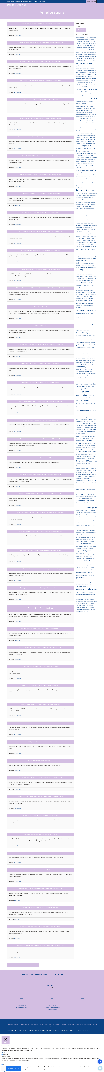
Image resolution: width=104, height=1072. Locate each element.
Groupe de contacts (91, 489)
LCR (88, 135)
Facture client (83, 190)
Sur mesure (63, 1024)
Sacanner (90, 167)
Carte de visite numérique (89, 159)
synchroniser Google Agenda (90, 56)
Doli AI (90, 212)
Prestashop (88, 525)
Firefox (77, 298)
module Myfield (83, 330)
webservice (84, 535)
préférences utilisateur (87, 474)
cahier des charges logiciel (91, 60)
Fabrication (92, 360)
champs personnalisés (81, 362)
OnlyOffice (85, 421)
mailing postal (83, 512)
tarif (83, 298)
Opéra (82, 607)
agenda (87, 89)
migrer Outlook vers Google (86, 52)
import (77, 330)
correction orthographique (86, 305)
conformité (84, 197)
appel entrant (85, 258)
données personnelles (91, 419)
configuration (79, 317)
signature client (83, 127)
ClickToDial (91, 601)
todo (83, 294)
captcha (92, 599)
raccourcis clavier (89, 280)
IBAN (81, 210)
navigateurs (78, 607)
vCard (82, 440)
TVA (82, 438)
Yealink (93, 358)
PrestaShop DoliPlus (85, 43)
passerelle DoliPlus (91, 537)
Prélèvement (86, 548)
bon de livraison (85, 167)
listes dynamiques (79, 510)
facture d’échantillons (89, 605)
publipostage (82, 206)
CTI (91, 89)
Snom (91, 373)
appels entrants (81, 104)
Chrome (84, 431)
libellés (83, 586)
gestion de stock (79, 405)
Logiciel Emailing (80, 445)
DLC (81, 143)
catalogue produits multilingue (82, 37)
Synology (83, 60)
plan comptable (88, 445)
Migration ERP (56, 1024)
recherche (78, 364)
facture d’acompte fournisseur (85, 337)
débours (92, 101)
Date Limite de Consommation (82, 484)
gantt (86, 135)
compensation (79, 352)
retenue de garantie (85, 491)
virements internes (80, 265)
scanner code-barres (87, 114)
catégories (85, 106)
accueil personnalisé (80, 56)
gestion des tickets (79, 174)
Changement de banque (81, 463)
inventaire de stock (80, 163)
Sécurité (41, 1024)
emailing (78, 326)
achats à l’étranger (82, 508)
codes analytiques (86, 70)
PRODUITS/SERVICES (87, 283)
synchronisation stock (91, 431)
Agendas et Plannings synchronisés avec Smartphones (86, 148)
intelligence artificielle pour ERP (88, 580)
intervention (80, 434)
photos (88, 463)
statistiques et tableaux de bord (82, 170)
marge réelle (78, 193)
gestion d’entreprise (83, 122)
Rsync (80, 298)
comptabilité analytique (82, 108)
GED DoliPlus (94, 412)
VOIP (84, 200)
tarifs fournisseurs (87, 174)
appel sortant (91, 50)
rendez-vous (83, 84)
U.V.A (92, 438)
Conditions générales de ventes (82, 601)
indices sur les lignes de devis (87, 210)
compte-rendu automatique (86, 41)
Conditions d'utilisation (21, 1007)
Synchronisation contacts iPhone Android (87, 45)
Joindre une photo (80, 159)
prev (80, 438)
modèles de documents (86, 541)
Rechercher (81, 29)
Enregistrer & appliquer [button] (8, 1071)
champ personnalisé (91, 172)
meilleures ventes (88, 597)
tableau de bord (89, 429)
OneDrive (91, 135)
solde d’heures (91, 238)
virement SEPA (79, 292)
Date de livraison (89, 84)
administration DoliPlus (85, 249)
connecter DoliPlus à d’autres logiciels (83, 157)
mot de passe (82, 375)
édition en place (79, 537)
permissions (79, 310)
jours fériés (93, 174)
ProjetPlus (78, 449)
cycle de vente (85, 539)
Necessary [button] (4, 1052)
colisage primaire (86, 611)
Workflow (88, 330)
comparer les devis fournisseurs (88, 292)
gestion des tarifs (91, 122)
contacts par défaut (85, 360)
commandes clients (89, 66)
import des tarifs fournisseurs (82, 80)
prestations (84, 319)
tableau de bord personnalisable (86, 183)
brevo (82, 39)
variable (79, 535)
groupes (86, 586)
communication (79, 114)
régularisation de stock (87, 449)
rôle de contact (85, 288)
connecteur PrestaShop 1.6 (89, 58)
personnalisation (86, 310)
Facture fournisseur (84, 63)
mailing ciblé (78, 238)
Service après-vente (81, 176)
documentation (91, 197)
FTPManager (91, 484)
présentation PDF (86, 384)
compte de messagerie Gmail (85, 417)
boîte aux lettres (87, 558)
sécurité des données (89, 375)
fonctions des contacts (88, 202)
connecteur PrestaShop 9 (81, 172)
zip (82, 74)
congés (91, 349)
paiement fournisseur (80, 605)
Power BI (94, 70)
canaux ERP (84, 49)
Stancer (81, 202)
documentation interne (85, 347)
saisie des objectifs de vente (81, 72)
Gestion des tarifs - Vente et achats (83, 349)
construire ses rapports (87, 74)
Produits (85, 572)
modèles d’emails (79, 527)
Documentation (61, 6)
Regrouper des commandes (88, 523)
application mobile (91, 452)
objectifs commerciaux (87, 377)
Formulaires (94, 225)
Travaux (87, 118)
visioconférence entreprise (90, 246)
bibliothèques (86, 565)
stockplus (87, 560)
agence (77, 122)
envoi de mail (88, 412)
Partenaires (78, 6)
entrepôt (78, 560)
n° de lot (87, 131)
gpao (91, 137)
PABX (91, 367)
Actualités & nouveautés (86, 1024)
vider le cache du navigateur (86, 415)
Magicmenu (88, 386)
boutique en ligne (81, 429)
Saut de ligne (91, 496)
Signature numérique (88, 342)
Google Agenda (93, 276)
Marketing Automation (86, 124)
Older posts (23, 965)
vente (93, 305)
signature (91, 352)
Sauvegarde (91, 106)
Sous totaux (94, 498)
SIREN (93, 447)
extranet (94, 278)
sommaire (88, 307)
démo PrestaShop (87, 208)
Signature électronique (85, 478)
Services (81, 110)
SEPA (92, 347)
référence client (79, 354)
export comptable (91, 388)
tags (81, 270)
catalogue (78, 468)
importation (79, 106)
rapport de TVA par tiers (88, 480)
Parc (80, 84)
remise (80, 70)
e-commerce (85, 436)
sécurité (81, 146)
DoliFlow (86, 554)
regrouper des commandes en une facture (85, 161)
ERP (77, 454)
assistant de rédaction (87, 454)
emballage (83, 364)
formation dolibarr (93, 502)
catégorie (78, 47)
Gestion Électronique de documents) (85, 500)
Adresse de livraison (86, 358)
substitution (88, 301)
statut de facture (79, 280)
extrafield (82, 89)
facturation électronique (83, 276)
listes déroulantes (79, 204)
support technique (93, 461)
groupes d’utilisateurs (80, 267)
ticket (94, 454)
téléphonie (84, 410)
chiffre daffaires (85, 238)
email (78, 249)
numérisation (81, 556)
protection (89, 319)
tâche (81, 377)
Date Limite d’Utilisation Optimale (83, 278)
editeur (92, 337)
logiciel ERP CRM (89, 214)
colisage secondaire (85, 516)
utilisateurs (89, 269)
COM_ (90, 516)
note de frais (88, 116)
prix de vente (80, 578)
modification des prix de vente (90, 187)
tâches (94, 525)
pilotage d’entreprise (85, 179)
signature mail (79, 124)
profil (90, 405)
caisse (80, 200)
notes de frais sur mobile (81, 504)
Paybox (78, 347)
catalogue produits (82, 412)
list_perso (87, 137)
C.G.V (94, 367)
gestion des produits (86, 373)
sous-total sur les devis (87, 470)
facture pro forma (87, 438)
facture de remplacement (88, 423)
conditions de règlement (87, 356)
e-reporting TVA (88, 267)
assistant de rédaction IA (84, 217)
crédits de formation (80, 296)
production (87, 367)
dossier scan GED (85, 352)
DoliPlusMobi (81, 332)
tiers (84, 280)
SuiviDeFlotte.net (80, 153)
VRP (85, 344)
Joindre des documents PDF (84, 180)
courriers (78, 384)
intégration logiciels (87, 317)
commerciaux (79, 101)
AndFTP (85, 269)
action (78, 61)
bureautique (81, 242)
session (90, 254)
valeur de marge (91, 72)
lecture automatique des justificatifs (83, 195)
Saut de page (80, 454)
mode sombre (84, 54)
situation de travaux (92, 443)
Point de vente (93, 307)
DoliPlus (83, 592)
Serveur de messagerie (73, 1024)
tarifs (94, 480)
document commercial (89, 575)
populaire (78, 52)
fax (84, 110)
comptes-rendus (92, 296)
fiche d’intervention (85, 326)
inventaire (88, 229)
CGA (94, 84)
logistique (82, 560)
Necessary (5, 1054)
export (81, 470)
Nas (90, 530)
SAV (81, 449)
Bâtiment (81, 68)
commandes (78, 358)
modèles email (86, 405)
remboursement (90, 163)
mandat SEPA (94, 157)
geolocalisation (80, 66)
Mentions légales (21, 1005)
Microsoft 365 (92, 548)
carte (91, 70)
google (85, 163)
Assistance (16, 1024)
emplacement (84, 47)
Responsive (93, 229)
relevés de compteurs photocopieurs (89, 193)
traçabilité (78, 86)
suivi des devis (91, 408)
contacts (78, 283)
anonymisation (79, 436)
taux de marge (93, 129)
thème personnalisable (87, 143)
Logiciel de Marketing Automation (89, 532)
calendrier (78, 360)
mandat (78, 492)
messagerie (91, 507)
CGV (88, 99)
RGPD (81, 384)
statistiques (79, 611)
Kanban (78, 415)
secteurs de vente (86, 240)
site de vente (85, 231)
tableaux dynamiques (90, 403)
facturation (79, 208)
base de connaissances (88, 298)
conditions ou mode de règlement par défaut (85, 582)
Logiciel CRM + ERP (25, 1024)
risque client (88, 176)
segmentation (88, 315)
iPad (77, 412)
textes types (81, 546)
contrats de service (83, 82)
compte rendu (80, 597)
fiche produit (78, 551)
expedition (84, 371)
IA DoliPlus (93, 190)
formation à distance (91, 54)
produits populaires (80, 486)
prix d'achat (82, 452)
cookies (80, 321)
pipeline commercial (91, 364)
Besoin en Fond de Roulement (82, 227)
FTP (86, 364)
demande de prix (88, 458)
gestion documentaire (84, 427)
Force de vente (34, 1024)
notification (91, 263)
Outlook (85, 537)
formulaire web (87, 78)
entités (89, 369)
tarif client (84, 86)
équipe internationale (85, 599)
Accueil (40, 6)
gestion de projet (80, 345)
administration (89, 447)
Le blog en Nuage (53, 1026)
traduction (78, 305)
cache (80, 272)
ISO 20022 (87, 496)
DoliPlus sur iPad (85, 456)
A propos (21, 1003)
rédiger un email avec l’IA (87, 272)
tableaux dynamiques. (87, 219)
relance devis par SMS (91, 294)
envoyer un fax (83, 229)
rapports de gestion (90, 265)
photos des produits (89, 91)
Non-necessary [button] (6, 1062)
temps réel (78, 530)
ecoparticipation (85, 530)
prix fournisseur (81, 335)
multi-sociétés (92, 221)
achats (91, 131)
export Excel (79, 539)
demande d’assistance (80, 584)
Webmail (93, 78)
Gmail (86, 99)
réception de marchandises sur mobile (84, 93)
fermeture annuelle (84, 328)
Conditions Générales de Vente (83, 225)
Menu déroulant (88, 206)
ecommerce (79, 421)
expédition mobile (91, 345)
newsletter (82, 118)
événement (89, 512)
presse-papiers (79, 197)
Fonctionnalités (49, 6)
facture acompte (86, 129)
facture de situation (80, 525)
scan (77, 429)
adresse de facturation (86, 251)
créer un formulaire (85, 290)
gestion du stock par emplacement (86, 236)
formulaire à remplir (80, 274)
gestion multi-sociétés (91, 482)
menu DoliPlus (79, 219)
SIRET (87, 151)
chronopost (93, 567)
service (77, 417)
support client (79, 391)
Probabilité (84, 609)
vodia (94, 202)
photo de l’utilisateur (88, 556)
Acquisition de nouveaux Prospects (83, 165)
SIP (94, 342)
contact (85, 494)
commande (79, 301)
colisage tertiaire (84, 112)
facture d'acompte (87, 101)
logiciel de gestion (79, 223)
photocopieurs (79, 532)
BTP (84, 137)
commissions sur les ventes (83, 521)
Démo (70, 6)
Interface (92, 170)
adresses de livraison (84, 369)
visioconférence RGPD (84, 212)
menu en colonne (92, 427)
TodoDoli (83, 135)
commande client (85, 589)
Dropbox (83, 234)
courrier (78, 377)
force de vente (92, 328)
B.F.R (89, 80)
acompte (78, 440)
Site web (85, 607)
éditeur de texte (87, 354)
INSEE (86, 294)
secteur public (94, 558)
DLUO (77, 200)
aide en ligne (87, 76)
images (86, 472)
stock (92, 340)
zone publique (79, 294)
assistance (86, 567)
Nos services (48, 1024)
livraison (94, 382)
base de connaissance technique (85, 425)
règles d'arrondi (92, 217)
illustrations (93, 195)
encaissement (80, 78)
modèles (90, 112)
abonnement (87, 110)
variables (79, 232)
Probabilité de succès (83, 379)
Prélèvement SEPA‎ (82, 461)
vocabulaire (83, 468)
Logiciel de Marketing (88, 324)
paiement (88, 504)
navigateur (82, 496)
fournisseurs (86, 486)
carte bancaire (79, 58)
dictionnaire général (80, 246)
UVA (82, 342)
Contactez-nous (88, 6)
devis (93, 530)
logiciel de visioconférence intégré (86, 244)
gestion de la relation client (81, 185)
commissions (79, 480)
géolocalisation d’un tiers (84, 313)
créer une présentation (89, 242)
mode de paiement (84, 408)
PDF (91, 76)
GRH (85, 265)
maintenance (81, 489)
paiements (90, 562)
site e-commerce (87, 381)
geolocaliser (84, 389)
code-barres (89, 434)
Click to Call (80, 367)
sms (87, 221)
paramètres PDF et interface (88, 321)
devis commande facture (90, 603)
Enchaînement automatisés (81, 482)
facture (93, 98)
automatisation (82, 214)
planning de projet (92, 410)
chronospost (82, 99)
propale (93, 609)
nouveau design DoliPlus (84, 502)
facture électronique (82, 133)
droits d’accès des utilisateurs (89, 527)
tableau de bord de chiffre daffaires (83, 570)
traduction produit (80, 324)
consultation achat (88, 274)
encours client (84, 397)
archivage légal (90, 362)
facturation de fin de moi (83, 254)
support (77, 369)
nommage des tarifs (87, 498)
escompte (78, 303)
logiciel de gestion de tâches (87, 155)
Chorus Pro (91, 120)
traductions (88, 200)
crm (92, 417)
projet (86, 443)
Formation (10, 1024)
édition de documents (81, 285)
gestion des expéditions (87, 303)
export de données (88, 466)
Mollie (91, 278)
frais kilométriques (80, 131)
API (88, 133)
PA (78, 99)
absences (78, 496)
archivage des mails (90, 234)
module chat (78, 456)
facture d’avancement (88, 546)
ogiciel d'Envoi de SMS (81, 419)
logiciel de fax (87, 39)
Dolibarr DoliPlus (16, 4)
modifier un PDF (79, 240)
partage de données (91, 333)
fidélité (93, 415)
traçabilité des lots (89, 256)
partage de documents (88, 223)
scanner (91, 290)
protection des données (81, 221)
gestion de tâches (89, 577)
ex (81, 86)
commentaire (88, 153)
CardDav (86, 296)
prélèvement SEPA (80, 558)
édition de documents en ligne (87, 518)
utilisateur (85, 263)
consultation (81, 381)
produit (88, 609)
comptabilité (86, 544)
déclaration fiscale (84, 562)
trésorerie (78, 342)
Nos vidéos (95, 1024)
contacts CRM (89, 103)
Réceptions (80, 494)
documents (83, 315)
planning (79, 307)
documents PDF (80, 95)
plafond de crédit (90, 535)
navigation (91, 494)
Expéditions (80, 466)
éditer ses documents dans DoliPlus (83, 340)
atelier (84, 307)
